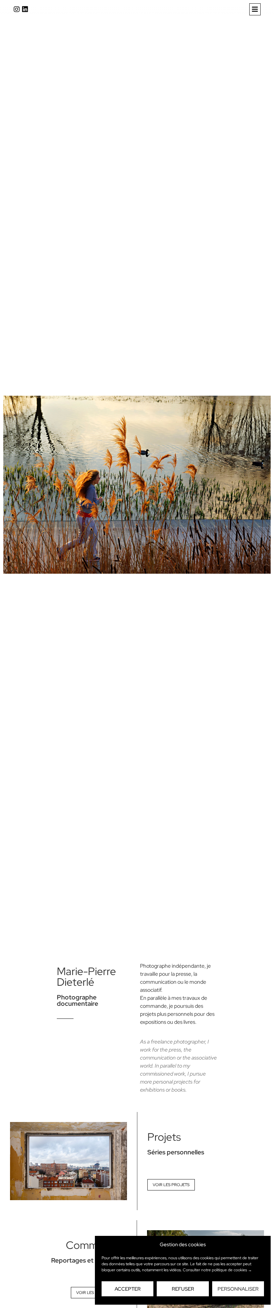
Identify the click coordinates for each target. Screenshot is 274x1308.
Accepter (128, 1289)
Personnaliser (238, 1289)
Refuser (183, 1289)
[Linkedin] (25, 9)
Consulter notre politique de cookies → (217, 1270)
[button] (255, 9)
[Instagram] (16, 9)
